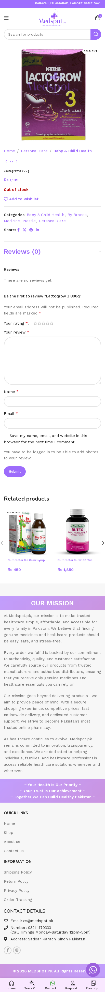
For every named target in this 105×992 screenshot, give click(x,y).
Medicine (12, 221)
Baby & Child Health (73, 151)
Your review (16, 332)
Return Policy (16, 881)
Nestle (29, 221)
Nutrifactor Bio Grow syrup (26, 560)
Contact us (14, 851)
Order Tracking (18, 899)
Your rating (16, 323)
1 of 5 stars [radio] (35, 323)
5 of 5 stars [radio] (51, 323)
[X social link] (24, 230)
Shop (8, 832)
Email (11, 413)
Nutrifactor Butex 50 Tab (75, 560)
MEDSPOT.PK (41, 971)
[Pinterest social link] (31, 230)
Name (11, 391)
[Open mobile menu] (6, 18)
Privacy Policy (17, 890)
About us (12, 841)
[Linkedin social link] (37, 230)
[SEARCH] (95, 34)
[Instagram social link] (17, 950)
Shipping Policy (18, 872)
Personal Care (34, 151)
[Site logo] (52, 17)
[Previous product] (6, 161)
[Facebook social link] (18, 230)
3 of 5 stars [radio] (43, 323)
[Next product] (16, 161)
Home (9, 151)
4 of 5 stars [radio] (47, 323)
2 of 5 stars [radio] (39, 323)
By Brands (77, 215)
